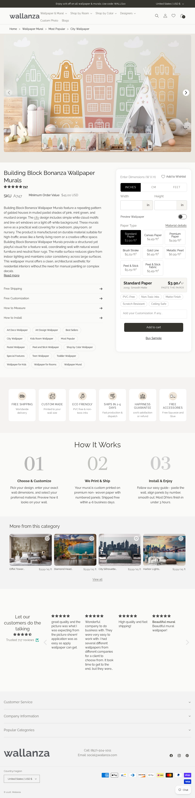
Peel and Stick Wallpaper (46, 347)
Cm (153, 187)
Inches (130, 187)
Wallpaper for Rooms (45, 364)
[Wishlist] (173, 16)
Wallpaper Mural (32, 28)
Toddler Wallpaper (66, 356)
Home (13, 28)
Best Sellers (72, 330)
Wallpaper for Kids (16, 364)
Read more (11, 275)
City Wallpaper (79, 28)
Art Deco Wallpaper (17, 330)
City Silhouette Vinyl (107, 569)
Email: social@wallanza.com (97, 755)
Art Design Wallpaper (46, 330)
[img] (22, 634)
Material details (176, 225)
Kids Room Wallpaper (41, 338)
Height (159, 196)
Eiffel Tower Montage (16, 569)
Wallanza (16, 792)
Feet (177, 187)
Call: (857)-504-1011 (97, 750)
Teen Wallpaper (40, 356)
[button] (53, 13)
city (36, 217)
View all (97, 579)
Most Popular (57, 28)
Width (124, 196)
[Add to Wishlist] (47, 538)
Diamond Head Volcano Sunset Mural (63, 569)
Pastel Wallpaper (16, 347)
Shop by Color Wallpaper (80, 347)
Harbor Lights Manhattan (151, 569)
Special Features (16, 356)
